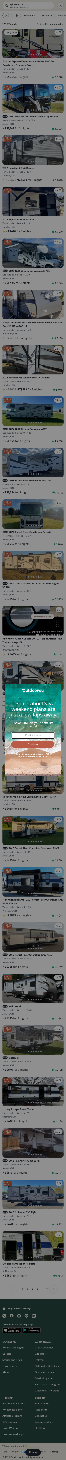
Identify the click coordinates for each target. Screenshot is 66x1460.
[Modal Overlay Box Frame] (33, 730)
